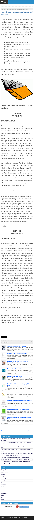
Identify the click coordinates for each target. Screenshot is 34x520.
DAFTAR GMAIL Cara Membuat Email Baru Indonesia (15, 457)
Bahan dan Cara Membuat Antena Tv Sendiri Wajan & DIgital (17, 459)
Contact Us (10, 517)
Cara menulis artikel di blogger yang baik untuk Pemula (15, 461)
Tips (2, 497)
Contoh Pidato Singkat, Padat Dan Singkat (17, 361)
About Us (3, 517)
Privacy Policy (17, 517)
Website (3, 499)
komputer (3, 484)
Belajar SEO (4, 470)
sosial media (4, 493)
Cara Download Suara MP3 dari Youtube (11, 463)
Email (2, 476)
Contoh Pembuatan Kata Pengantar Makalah (18, 409)
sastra (5, 9)
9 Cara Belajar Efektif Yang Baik (15, 393)
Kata (2, 482)
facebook (3, 478)
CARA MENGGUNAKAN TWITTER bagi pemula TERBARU (17, 453)
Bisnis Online (4, 472)
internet (3, 480)
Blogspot (3, 474)
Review (3, 487)
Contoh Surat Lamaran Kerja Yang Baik (17, 353)
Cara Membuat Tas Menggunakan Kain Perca (12, 455)
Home (2, 9)
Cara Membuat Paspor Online (14, 368)
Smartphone (4, 491)
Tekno (2, 495)
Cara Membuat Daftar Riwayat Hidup (16, 346)
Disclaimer (24, 517)
